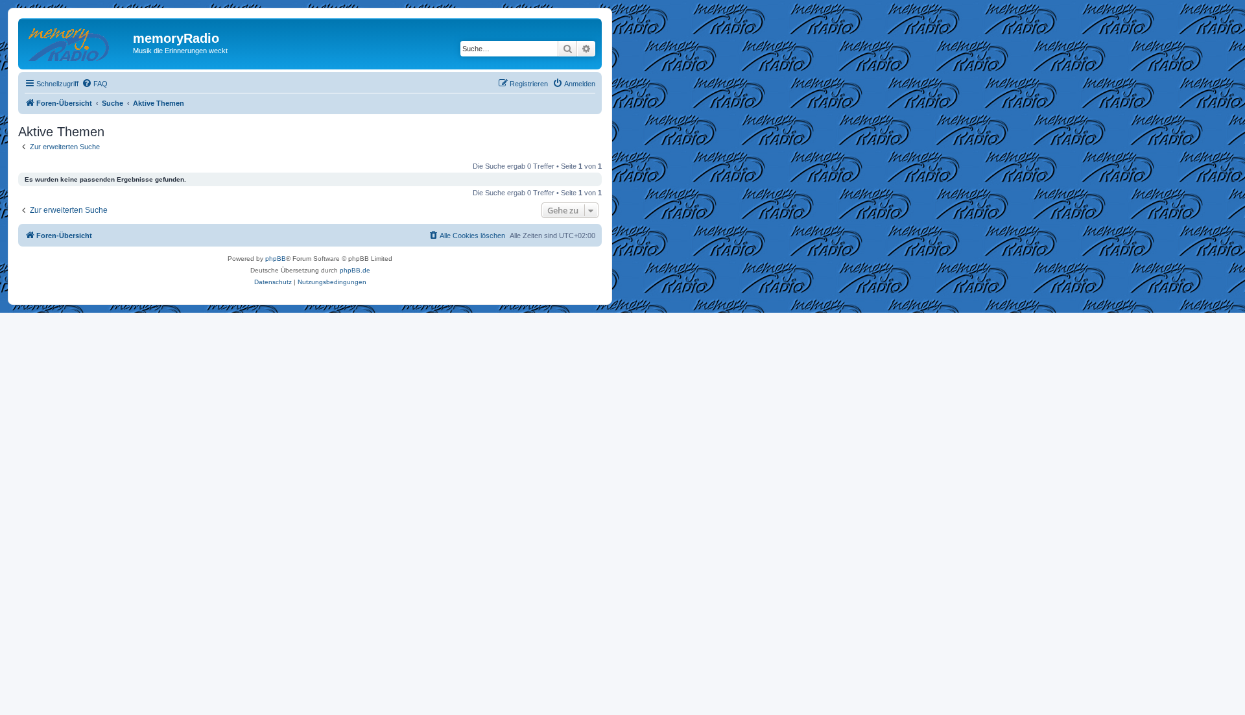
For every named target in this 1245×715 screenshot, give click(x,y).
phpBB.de (355, 270)
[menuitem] (95, 83)
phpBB (275, 258)
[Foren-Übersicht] (77, 42)
